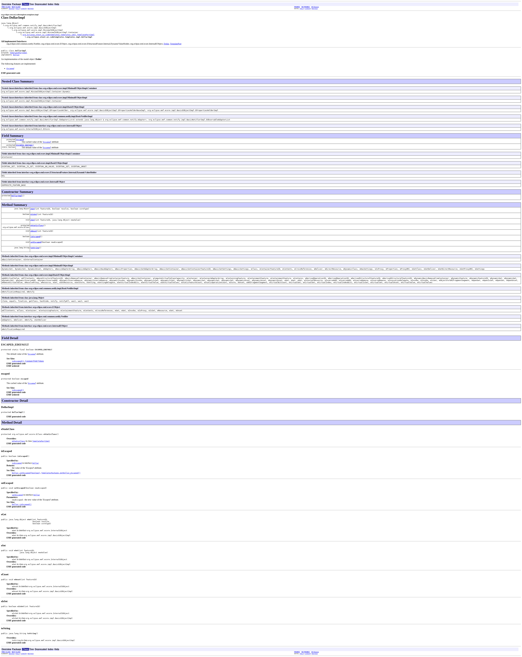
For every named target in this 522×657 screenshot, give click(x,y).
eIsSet (33, 214)
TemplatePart (175, 44)
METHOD (31, 8)
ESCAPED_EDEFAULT (25, 145)
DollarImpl (16, 196)
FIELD (18, 8)
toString (34, 248)
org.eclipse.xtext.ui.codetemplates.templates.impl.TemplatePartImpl (58, 35)
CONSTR (24, 8)
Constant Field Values (34, 361)
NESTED (11, 8)
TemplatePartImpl (18, 53)
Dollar (166, 44)
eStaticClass (37, 225)
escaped (20, 140)
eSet (32, 220)
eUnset (33, 231)
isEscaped (35, 237)
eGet (32, 209)
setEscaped (35, 242)
